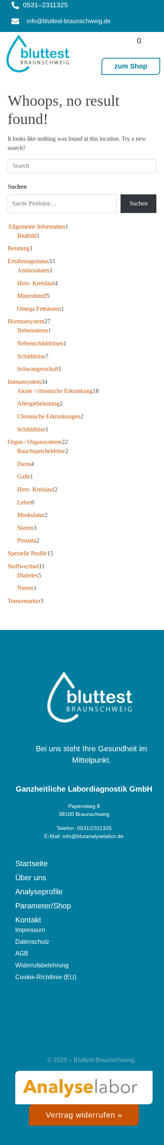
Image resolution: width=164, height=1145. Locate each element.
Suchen (17, 186)
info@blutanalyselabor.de (93, 836)
